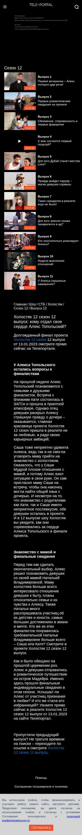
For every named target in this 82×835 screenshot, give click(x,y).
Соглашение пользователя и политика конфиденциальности (41, 791)
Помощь (41, 777)
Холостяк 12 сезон (30, 340)
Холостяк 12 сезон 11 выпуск (39, 750)
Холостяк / (56, 304)
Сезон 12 (13, 68)
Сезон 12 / (22, 308)
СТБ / (43, 304)
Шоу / (33, 304)
